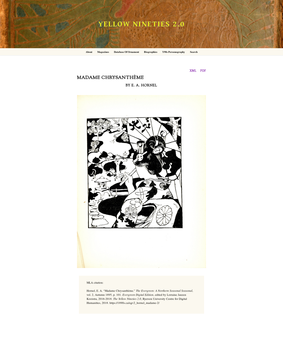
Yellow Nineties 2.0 (141, 24)
